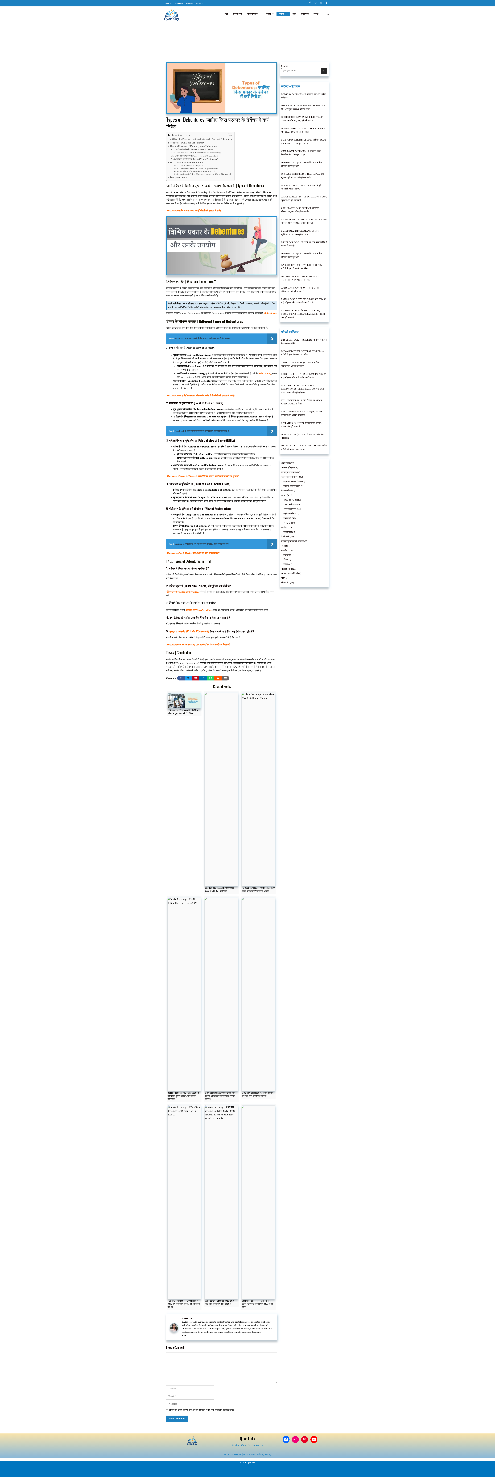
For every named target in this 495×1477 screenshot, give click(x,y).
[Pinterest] (321, 2)
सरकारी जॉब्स (237, 14)
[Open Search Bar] (327, 14)
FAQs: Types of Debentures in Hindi (186, 162)
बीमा (285, 559)
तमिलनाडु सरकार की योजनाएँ (292, 541)
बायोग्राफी (287, 518)
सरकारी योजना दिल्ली (291, 486)
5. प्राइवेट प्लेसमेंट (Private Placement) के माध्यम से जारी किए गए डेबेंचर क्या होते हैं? (205, 174)
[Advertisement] (247, 41)
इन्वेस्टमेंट (287, 555)
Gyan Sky (251, 1463)
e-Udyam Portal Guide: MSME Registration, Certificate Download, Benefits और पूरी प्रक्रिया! (302, 389)
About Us (168, 3)
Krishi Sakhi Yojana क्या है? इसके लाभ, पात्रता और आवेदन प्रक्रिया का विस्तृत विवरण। (220, 1096)
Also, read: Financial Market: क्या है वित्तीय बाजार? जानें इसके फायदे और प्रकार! (202, 476)
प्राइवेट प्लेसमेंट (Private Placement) (189, 631)
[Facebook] (310, 2)
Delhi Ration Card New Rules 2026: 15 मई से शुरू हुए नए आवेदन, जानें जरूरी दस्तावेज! (183, 1096)
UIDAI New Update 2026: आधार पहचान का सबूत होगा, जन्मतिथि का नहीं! (257, 1094)
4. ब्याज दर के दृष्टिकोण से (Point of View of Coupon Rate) (196, 156)
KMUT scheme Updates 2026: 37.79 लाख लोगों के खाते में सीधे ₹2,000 (219, 1302)
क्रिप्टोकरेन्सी (286, 490)
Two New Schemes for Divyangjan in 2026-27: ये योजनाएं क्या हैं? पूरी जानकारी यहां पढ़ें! (184, 1303)
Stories (235, 1445)
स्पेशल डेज (287, 523)
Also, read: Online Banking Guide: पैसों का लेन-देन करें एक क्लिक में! (198, 644)
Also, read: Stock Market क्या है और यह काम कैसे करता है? (192, 553)
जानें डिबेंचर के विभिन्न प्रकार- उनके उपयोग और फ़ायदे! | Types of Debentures (201, 139)
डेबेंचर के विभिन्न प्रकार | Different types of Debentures (193, 146)
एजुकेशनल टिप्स (289, 513)
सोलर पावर (287, 532)
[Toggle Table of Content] (229, 135)
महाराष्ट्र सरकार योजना (292, 481)
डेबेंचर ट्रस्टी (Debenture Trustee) (182, 591)
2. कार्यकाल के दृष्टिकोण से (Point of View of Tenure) (193, 150)
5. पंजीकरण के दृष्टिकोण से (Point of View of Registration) (196, 159)
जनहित (268, 14)
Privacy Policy (178, 3)
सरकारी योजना (252, 14)
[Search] (324, 71)
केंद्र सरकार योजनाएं (289, 477)
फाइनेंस (281, 14)
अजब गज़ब (304, 14)
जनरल (316, 14)
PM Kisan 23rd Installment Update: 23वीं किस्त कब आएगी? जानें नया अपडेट (258, 889)
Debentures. (270, 313)
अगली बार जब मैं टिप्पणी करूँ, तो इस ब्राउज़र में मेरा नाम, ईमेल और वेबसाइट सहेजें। (202, 1410)
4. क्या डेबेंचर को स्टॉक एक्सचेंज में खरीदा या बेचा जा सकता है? (197, 171)
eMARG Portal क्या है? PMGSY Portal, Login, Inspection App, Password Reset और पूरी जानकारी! (303, 314)
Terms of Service (233, 1454)
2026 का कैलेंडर (290, 504)
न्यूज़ (226, 14)
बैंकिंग (285, 564)
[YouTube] (326, 2)
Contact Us (199, 3)
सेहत (294, 14)
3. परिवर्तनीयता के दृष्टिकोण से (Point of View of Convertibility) (197, 153)
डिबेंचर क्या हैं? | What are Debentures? (187, 143)
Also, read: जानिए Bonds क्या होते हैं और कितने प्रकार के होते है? (194, 210)
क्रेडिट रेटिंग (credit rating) (199, 610)
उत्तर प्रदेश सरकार (288, 472)
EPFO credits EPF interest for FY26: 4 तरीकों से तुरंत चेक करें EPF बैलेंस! (183, 712)
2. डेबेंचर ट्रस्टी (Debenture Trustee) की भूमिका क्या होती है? (198, 169)
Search (284, 66)
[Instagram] (315, 2)
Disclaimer (189, 3)
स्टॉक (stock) (264, 373)
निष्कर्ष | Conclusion (178, 177)
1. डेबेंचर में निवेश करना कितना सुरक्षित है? (191, 166)
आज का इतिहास (287, 467)
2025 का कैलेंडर (290, 499)
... (184, 1334)
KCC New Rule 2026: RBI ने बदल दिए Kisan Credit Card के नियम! (219, 889)
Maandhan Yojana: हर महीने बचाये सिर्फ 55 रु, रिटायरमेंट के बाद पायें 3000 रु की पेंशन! (257, 1303)
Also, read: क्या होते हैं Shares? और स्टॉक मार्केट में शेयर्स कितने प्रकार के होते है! (200, 395)
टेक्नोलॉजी (285, 536)
